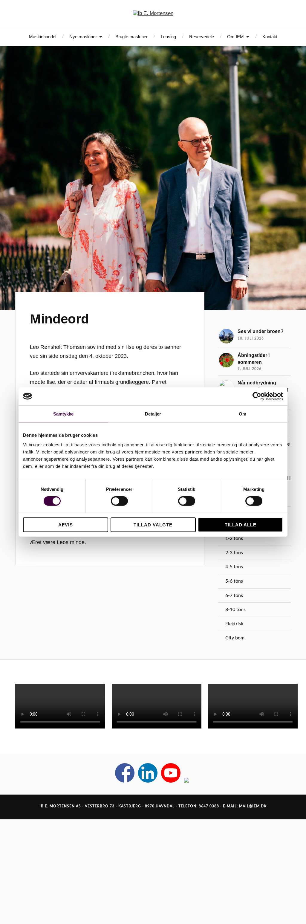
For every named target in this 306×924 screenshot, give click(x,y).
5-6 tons (234, 581)
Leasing (168, 36)
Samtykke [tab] (63, 413)
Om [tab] (242, 413)
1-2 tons (234, 538)
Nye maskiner (83, 36)
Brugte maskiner (131, 36)
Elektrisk (234, 623)
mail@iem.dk (253, 806)
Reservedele (201, 36)
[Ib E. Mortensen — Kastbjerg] (153, 13)
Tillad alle (240, 524)
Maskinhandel (42, 36)
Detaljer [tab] (153, 413)
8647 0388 (209, 806)
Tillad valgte (153, 524)
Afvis (65, 524)
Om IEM (235, 36)
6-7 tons (234, 595)
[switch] (119, 501)
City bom (234, 638)
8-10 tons (235, 609)
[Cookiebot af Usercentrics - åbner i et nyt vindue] (257, 396)
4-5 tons (234, 566)
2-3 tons (234, 552)
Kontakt (269, 36)
